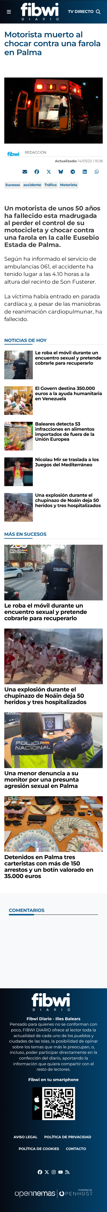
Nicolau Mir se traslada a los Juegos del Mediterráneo (67, 462)
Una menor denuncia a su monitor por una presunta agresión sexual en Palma (41, 780)
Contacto (76, 1149)
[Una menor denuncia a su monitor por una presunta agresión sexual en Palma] (53, 740)
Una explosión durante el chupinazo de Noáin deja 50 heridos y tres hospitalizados (68, 500)
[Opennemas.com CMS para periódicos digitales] (53, 1199)
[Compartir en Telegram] (73, 171)
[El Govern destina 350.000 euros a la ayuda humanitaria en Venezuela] (18, 400)
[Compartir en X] (49, 171)
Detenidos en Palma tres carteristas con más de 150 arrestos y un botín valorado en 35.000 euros (48, 867)
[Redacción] (13, 153)
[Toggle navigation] (8, 12)
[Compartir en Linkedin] (85, 171)
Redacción (36, 152)
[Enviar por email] (25, 171)
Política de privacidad (67, 1137)
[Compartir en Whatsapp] (97, 171)
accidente (32, 185)
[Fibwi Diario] (39, 12)
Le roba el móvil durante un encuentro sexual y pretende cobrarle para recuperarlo (68, 358)
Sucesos (12, 185)
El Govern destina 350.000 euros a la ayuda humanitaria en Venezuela (68, 393)
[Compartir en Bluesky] (61, 171)
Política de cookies (39, 1149)
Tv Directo (81, 11)
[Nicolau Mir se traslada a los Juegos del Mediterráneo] (18, 472)
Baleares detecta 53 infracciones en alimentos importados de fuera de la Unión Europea (64, 432)
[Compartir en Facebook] (37, 171)
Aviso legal (25, 1137)
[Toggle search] (98, 12)
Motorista (68, 185)
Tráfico (51, 185)
